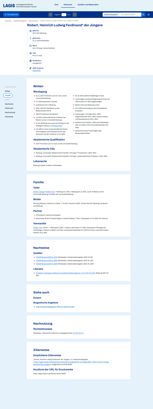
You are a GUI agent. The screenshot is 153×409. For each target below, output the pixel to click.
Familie (8, 95)
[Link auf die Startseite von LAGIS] (20, 5)
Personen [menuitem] (68, 5)
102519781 (37, 71)
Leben (7, 100)
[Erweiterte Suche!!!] (148, 14)
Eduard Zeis (57, 126)
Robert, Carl (37, 227)
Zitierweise (9, 117)
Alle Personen (33, 20)
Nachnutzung (10, 112)
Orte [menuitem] (56, 5)
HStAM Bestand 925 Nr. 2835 (46, 264)
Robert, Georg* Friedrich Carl (44, 192)
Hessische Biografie (110, 14)
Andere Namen (10, 87)
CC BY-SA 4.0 (78, 333)
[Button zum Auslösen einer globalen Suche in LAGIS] (143, 15)
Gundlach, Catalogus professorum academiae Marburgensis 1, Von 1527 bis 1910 (65, 273)
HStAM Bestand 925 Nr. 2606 (46, 260)
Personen (8, 20)
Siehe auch (9, 108)
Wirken (7, 91)
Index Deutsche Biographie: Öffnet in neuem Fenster (55, 307)
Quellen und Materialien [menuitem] (88, 5)
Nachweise (9, 104)
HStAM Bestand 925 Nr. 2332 (46, 257)
